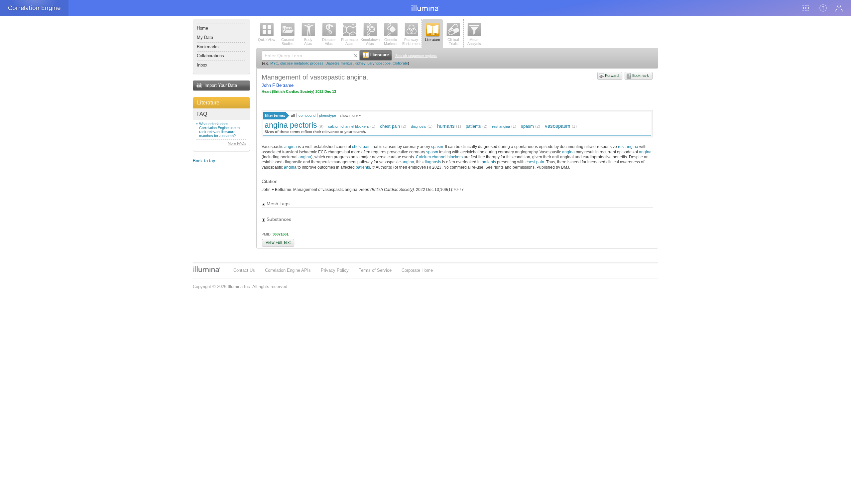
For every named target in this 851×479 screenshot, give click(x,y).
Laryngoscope (379, 63)
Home (202, 28)
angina (290, 146)
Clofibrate (400, 63)
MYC (274, 63)
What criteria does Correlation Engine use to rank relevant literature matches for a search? (219, 130)
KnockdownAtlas (370, 42)
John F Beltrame (278, 85)
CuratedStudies (287, 42)
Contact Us (244, 270)
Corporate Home (417, 270)
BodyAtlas (308, 42)
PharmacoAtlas (349, 42)
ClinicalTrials (453, 42)
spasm (527, 126)
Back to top (204, 160)
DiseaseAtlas (328, 42)
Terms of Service (375, 270)
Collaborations (210, 55)
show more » (350, 115)
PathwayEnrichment (411, 42)
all (293, 115)
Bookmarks (208, 46)
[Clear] (355, 55)
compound (307, 115)
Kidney (360, 63)
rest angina (501, 126)
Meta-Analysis (474, 42)
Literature (208, 102)
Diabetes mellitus (339, 63)
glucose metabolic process (301, 63)
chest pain (390, 126)
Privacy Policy (335, 270)
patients (473, 126)
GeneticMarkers (391, 42)
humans (446, 126)
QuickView (266, 40)
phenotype (327, 115)
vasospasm (557, 126)
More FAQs (237, 143)
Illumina (206, 269)
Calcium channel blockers (439, 157)
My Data (205, 37)
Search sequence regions (416, 56)
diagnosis (418, 126)
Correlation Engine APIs (288, 270)
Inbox (202, 65)
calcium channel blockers (348, 126)
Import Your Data (220, 85)
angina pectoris (291, 125)
